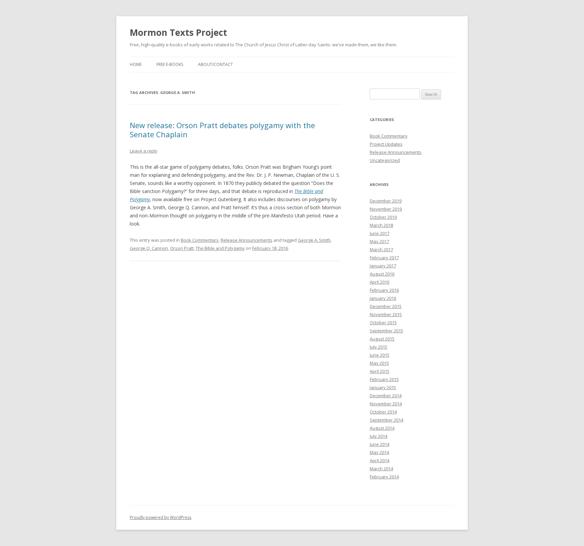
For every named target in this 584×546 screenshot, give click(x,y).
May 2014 (379, 452)
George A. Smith (314, 240)
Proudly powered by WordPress (160, 517)
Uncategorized (385, 160)
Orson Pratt (182, 248)
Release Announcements (246, 240)
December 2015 (386, 306)
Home (136, 64)
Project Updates (386, 144)
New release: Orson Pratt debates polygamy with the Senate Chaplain (222, 129)
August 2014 (382, 428)
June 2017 (379, 233)
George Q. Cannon (149, 248)
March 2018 (381, 225)
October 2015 (383, 322)
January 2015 (383, 387)
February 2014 (384, 477)
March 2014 (381, 469)
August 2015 (382, 339)
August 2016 (382, 274)
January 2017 (383, 266)
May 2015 (379, 363)
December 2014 (386, 396)
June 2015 (379, 355)
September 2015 (386, 331)
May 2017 (379, 241)
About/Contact (215, 64)
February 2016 (384, 290)
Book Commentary (200, 240)
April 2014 (379, 460)
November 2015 (386, 314)
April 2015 (379, 371)
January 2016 (383, 298)
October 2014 (383, 412)
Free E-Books (169, 64)
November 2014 (386, 404)
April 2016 (379, 282)
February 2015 (384, 379)
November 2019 (386, 209)
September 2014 (386, 420)
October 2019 (383, 217)
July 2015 (378, 347)
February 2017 (384, 258)
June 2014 (379, 444)
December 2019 (386, 201)
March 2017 (381, 249)
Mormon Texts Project (178, 32)
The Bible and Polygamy (220, 248)
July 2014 (378, 436)
